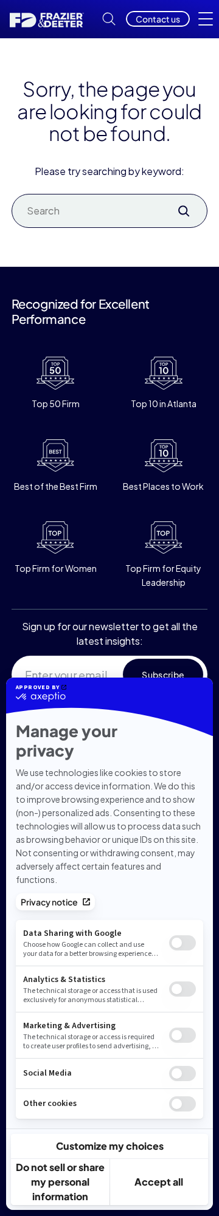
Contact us (158, 18)
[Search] (184, 211)
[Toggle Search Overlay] (109, 19)
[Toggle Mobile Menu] (205, 18)
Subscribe (163, 674)
